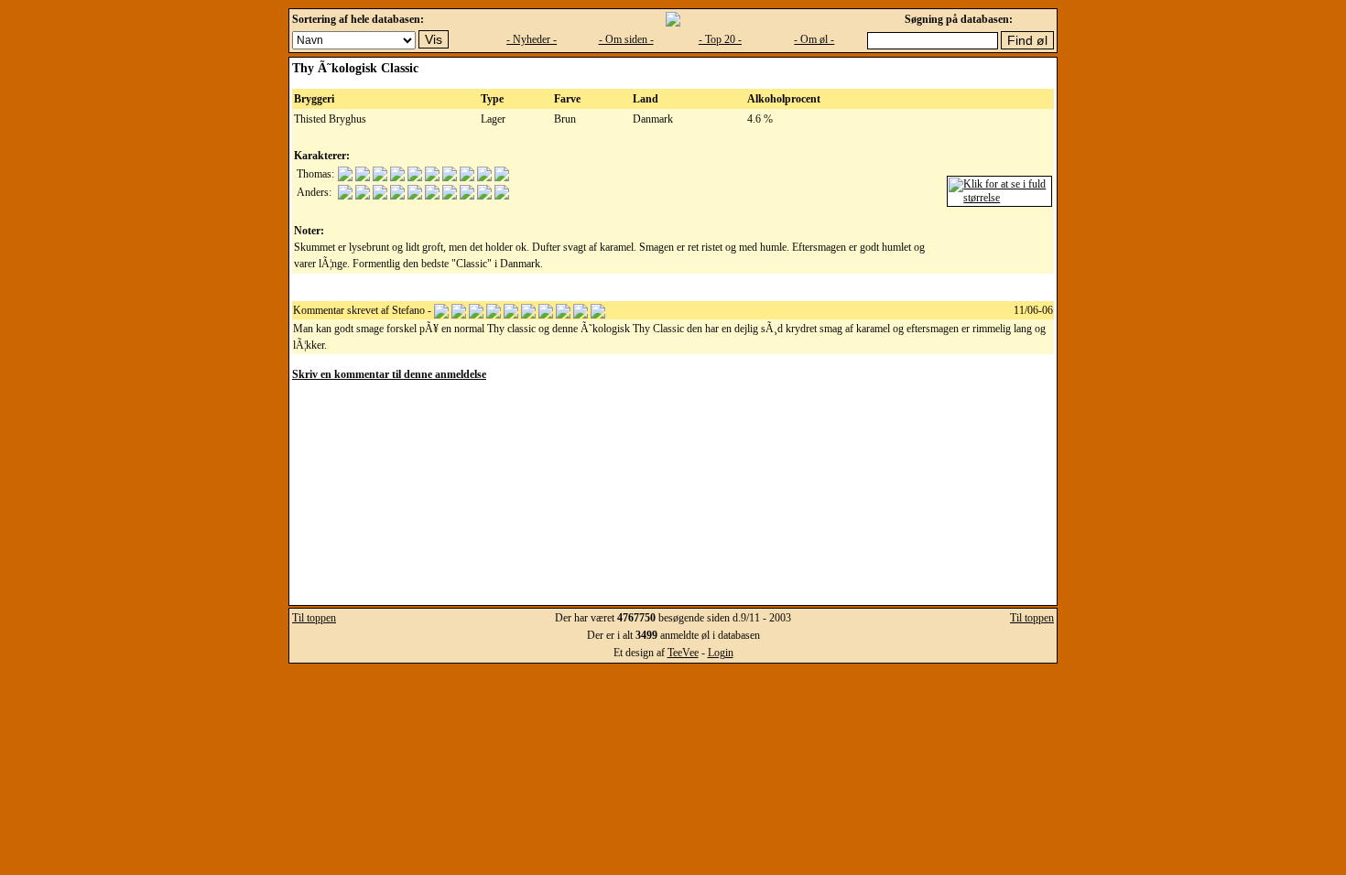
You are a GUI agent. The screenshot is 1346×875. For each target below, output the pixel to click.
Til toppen (314, 617)
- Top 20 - (720, 39)
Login (720, 652)
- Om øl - (814, 39)
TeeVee (683, 652)
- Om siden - (626, 39)
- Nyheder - (531, 39)
